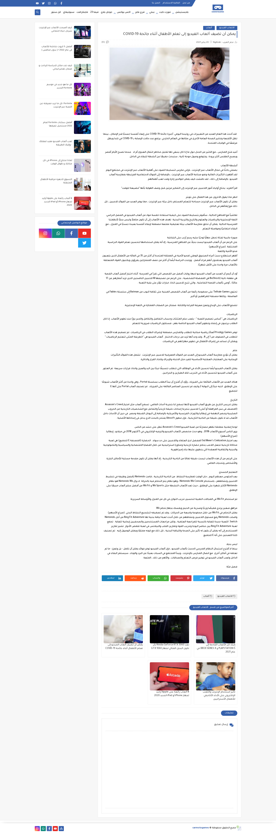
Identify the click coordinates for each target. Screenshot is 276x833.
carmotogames (200, 828)
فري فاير (140, 12)
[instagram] (49, 3)
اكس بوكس (123, 12)
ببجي (152, 12)
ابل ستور (56, 12)
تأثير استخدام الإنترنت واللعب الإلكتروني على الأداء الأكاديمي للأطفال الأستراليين (219, 696)
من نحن (186, 3)
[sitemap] (61, 828)
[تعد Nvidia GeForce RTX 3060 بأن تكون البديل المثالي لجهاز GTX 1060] (169, 629)
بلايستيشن (182, 12)
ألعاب (209, 28)
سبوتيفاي (68, 12)
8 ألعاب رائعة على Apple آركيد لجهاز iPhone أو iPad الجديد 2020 (57, 202)
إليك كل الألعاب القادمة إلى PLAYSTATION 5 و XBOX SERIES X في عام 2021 (216, 648)
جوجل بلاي (106, 12)
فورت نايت (165, 12)
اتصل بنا (156, 3)
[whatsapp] (55, 3)
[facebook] (61, 3)
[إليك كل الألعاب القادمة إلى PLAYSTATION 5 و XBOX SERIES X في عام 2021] (215, 629)
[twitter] (43, 3)
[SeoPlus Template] (238, 828)
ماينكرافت (82, 12)
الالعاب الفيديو (227, 28)
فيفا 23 (94, 12)
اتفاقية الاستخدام (171, 3)
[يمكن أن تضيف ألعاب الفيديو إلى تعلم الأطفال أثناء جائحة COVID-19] (123, 629)
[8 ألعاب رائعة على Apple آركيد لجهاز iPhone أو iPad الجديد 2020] (169, 676)
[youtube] (37, 3)
